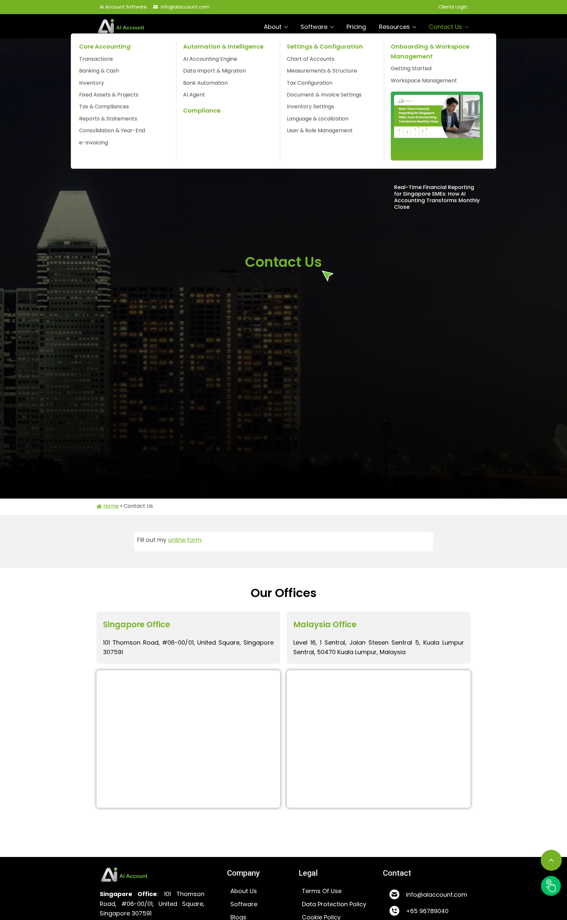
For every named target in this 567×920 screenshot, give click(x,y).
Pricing (356, 27)
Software (314, 27)
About (273, 27)
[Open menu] (551, 886)
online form (184, 540)
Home (111, 506)
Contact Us (445, 27)
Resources (394, 27)
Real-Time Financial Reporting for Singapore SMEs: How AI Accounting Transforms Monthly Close (437, 197)
